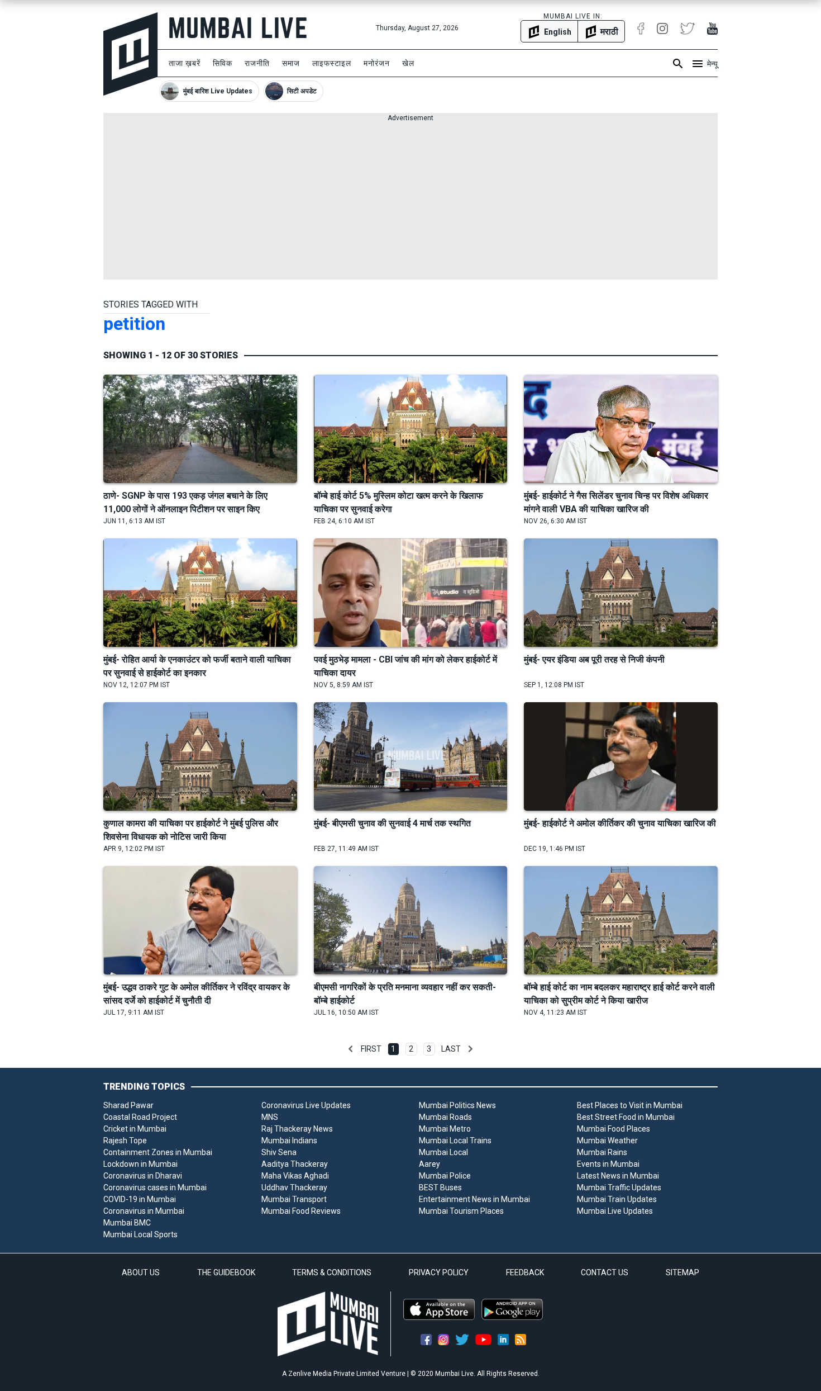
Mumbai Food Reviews (301, 1211)
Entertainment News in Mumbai (474, 1199)
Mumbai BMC (127, 1222)
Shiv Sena (279, 1152)
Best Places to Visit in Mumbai (629, 1105)
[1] (350, 1049)
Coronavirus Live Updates (306, 1105)
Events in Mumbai (608, 1164)
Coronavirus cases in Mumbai (155, 1187)
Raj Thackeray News (297, 1128)
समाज (291, 63)
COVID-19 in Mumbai (139, 1199)
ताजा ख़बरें (185, 63)
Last (451, 1048)
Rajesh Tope (125, 1140)
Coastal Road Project (140, 1117)
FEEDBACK (525, 1272)
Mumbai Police (445, 1175)
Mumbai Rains (602, 1152)
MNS (269, 1117)
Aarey (429, 1164)
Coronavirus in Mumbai (143, 1211)
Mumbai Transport (294, 1199)
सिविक (222, 63)
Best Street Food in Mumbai (626, 1117)
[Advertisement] (410, 201)
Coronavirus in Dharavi (142, 1175)
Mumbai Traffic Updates (619, 1187)
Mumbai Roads (445, 1117)
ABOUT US (141, 1272)
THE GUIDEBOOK (226, 1272)
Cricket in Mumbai (134, 1128)
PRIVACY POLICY (439, 1272)
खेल (408, 63)
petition (134, 323)
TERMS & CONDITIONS (331, 1272)
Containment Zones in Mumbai (157, 1152)
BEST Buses (440, 1187)
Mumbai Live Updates (615, 1211)
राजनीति (257, 63)
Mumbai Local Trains (455, 1140)
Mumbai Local (443, 1152)
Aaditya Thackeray (294, 1164)
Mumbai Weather (607, 1140)
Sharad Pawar (128, 1105)
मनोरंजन (377, 63)
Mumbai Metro (445, 1128)
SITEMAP (682, 1272)
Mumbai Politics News (457, 1105)
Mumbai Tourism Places (461, 1211)
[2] (470, 1049)
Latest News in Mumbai (618, 1175)
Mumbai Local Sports (140, 1234)
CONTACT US (604, 1272)
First (371, 1048)
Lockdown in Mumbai (140, 1164)
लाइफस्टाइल (331, 63)
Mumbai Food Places (613, 1128)
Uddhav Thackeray (294, 1187)
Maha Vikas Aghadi (295, 1175)
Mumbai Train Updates (617, 1199)
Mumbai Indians (289, 1140)
